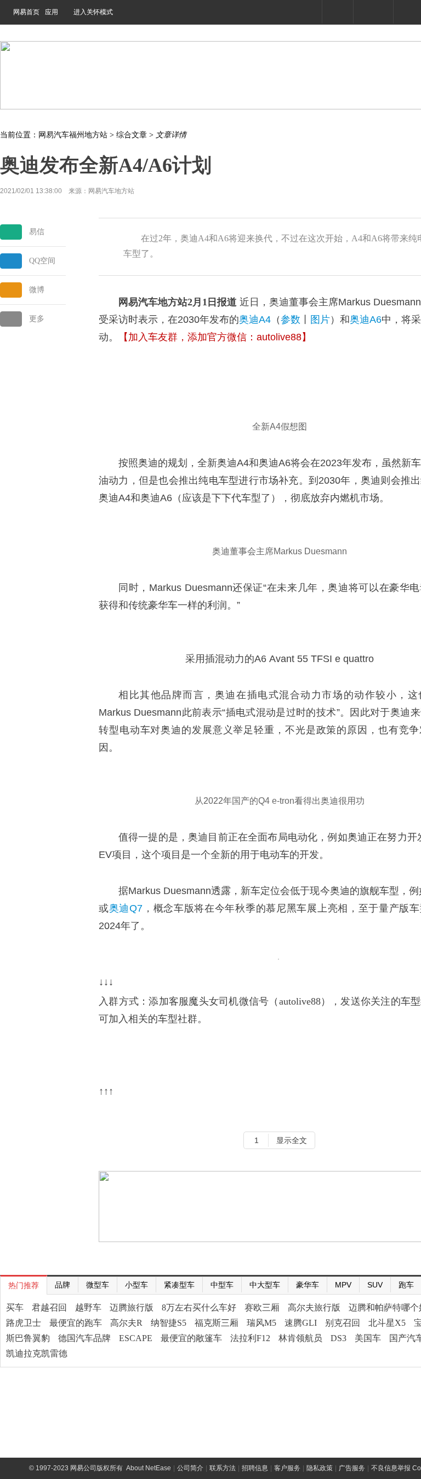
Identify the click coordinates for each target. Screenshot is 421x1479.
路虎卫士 (23, 1322)
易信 (36, 232)
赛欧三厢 (262, 1307)
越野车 (88, 1307)
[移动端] (337, 12)
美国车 (368, 1338)
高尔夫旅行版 (314, 1307)
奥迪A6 (366, 319)
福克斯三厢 (216, 1322)
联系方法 (222, 1468)
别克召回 (342, 1322)
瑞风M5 (261, 1322)
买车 (15, 1307)
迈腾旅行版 (131, 1307)
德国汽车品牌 (84, 1338)
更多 (36, 319)
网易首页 (26, 12)
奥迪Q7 (126, 908)
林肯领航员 (300, 1338)
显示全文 (291, 1140)
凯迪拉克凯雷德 (36, 1353)
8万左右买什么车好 (199, 1307)
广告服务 (352, 1468)
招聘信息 (255, 1468)
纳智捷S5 (168, 1322)
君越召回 (49, 1307)
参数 (290, 319)
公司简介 (190, 1468)
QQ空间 (42, 261)
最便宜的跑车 (75, 1322)
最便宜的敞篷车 (191, 1338)
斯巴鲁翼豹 (28, 1338)
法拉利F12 (250, 1338)
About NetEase (148, 1468)
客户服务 (287, 1468)
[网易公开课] (373, 12)
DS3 (338, 1338)
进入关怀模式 (93, 12)
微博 (36, 290)
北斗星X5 (387, 1322)
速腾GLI (301, 1322)
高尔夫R (126, 1322)
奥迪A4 (255, 319)
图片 (320, 319)
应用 (51, 12)
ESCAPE (135, 1338)
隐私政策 (319, 1468)
